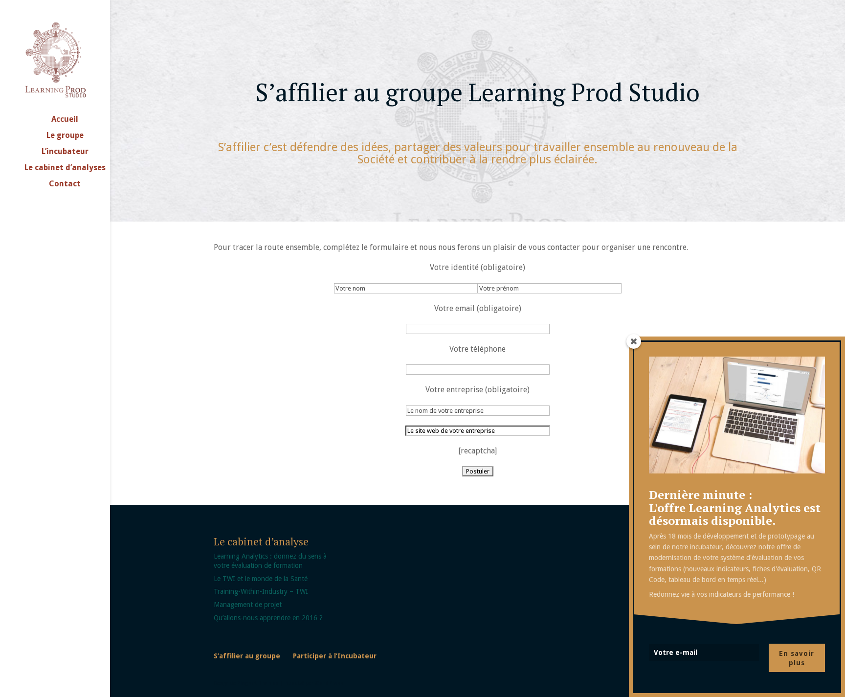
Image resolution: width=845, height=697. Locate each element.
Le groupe (65, 136)
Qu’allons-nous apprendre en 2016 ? (268, 618)
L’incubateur (65, 152)
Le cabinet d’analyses (65, 168)
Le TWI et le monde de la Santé (261, 579)
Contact (65, 184)
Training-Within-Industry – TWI (261, 591)
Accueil (64, 120)
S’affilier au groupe (247, 656)
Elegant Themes (258, 683)
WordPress (329, 683)
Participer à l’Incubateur (335, 656)
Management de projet (248, 604)
